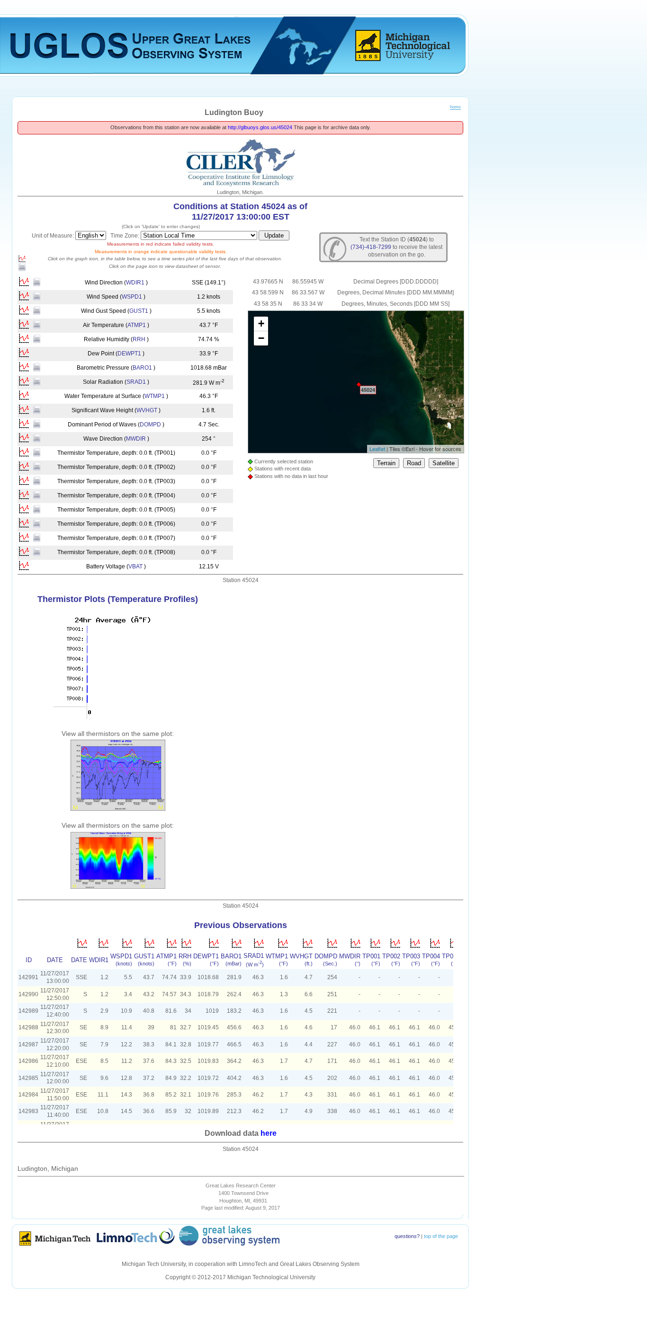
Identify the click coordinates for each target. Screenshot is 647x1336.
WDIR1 (135, 282)
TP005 (451, 956)
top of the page (441, 1236)
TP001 (371, 956)
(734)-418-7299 (370, 247)
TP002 (391, 956)
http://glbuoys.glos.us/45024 (260, 127)
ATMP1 (136, 325)
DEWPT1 (129, 353)
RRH (139, 339)
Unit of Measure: (53, 235)
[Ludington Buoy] (358, 384)
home (455, 107)
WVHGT (146, 410)
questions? (407, 1236)
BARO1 (142, 367)
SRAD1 (136, 382)
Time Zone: (125, 235)
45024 (368, 389)
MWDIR (136, 438)
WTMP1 (154, 396)
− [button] (261, 338)
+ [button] (261, 323)
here (269, 1133)
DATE (79, 960)
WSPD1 (132, 296)
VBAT (135, 566)
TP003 (411, 956)
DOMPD (150, 424)
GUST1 (138, 311)
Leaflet (377, 448)
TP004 (431, 956)
